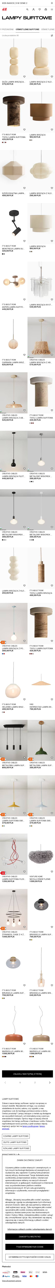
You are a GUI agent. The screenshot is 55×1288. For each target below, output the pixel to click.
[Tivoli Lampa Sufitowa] (14, 112)
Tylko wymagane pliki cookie (29, 1247)
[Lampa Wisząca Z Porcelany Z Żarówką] (14, 623)
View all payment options (11, 1281)
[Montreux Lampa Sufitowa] (14, 223)
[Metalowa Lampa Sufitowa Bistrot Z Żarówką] (41, 740)
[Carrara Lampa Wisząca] (14, 337)
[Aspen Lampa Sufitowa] (14, 282)
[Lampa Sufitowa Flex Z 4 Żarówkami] (14, 854)
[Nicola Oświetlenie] (41, 854)
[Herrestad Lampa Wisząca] (41, 682)
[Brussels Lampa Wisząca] (41, 968)
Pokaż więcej (9, 1155)
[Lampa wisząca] (41, 112)
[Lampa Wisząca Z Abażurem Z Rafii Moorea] (14, 392)
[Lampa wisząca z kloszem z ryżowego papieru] (41, 59)
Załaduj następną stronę (27, 1074)
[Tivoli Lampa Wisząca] (41, 568)
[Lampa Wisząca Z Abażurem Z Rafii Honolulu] (41, 337)
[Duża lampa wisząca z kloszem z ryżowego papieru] (14, 59)
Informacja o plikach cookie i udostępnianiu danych (30, 1229)
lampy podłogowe (30, 1126)
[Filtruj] (51, 35)
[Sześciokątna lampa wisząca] (14, 170)
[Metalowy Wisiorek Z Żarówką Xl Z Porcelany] (41, 451)
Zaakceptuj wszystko (30, 1237)
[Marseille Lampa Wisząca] (14, 1026)
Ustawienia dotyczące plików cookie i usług (30, 1257)
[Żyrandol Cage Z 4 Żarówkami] (14, 909)
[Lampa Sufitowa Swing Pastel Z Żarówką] (14, 795)
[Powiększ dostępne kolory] (4, 142)
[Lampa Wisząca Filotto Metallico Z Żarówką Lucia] (14, 451)
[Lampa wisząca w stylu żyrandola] (41, 282)
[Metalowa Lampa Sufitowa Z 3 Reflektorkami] (14, 740)
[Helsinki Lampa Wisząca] (14, 682)
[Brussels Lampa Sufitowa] (41, 909)
